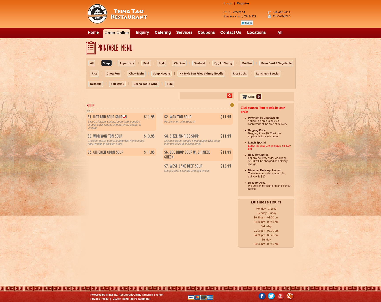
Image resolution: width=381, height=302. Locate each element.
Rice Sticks (240, 73)
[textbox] (203, 96)
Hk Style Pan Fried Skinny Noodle (201, 73)
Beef (146, 63)
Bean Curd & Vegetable (276, 63)
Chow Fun (113, 73)
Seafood (199, 63)
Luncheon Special (267, 73)
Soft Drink (117, 84)
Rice (94, 73)
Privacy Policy (99, 298)
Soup (106, 63)
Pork (162, 63)
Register (243, 3)
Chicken (179, 63)
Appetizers (127, 63)
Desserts (95, 84)
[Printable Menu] (190, 48)
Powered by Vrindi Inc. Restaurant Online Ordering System (126, 294)
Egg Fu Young (223, 63)
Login (228, 3)
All (92, 63)
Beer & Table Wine (145, 84)
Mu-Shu (247, 63)
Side (170, 84)
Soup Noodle (161, 73)
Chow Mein (136, 73)
